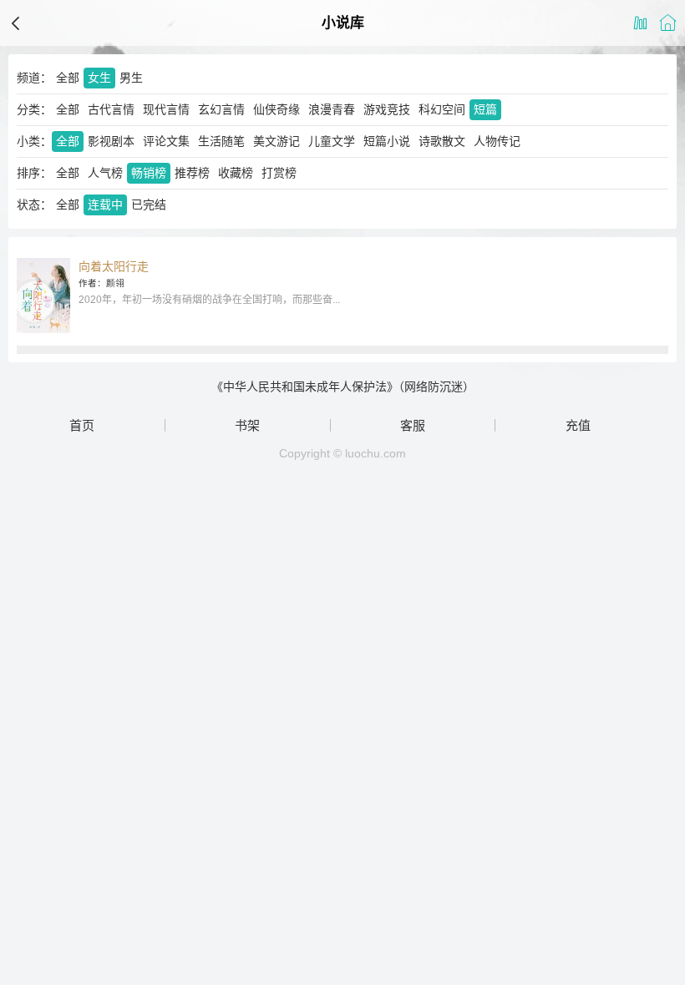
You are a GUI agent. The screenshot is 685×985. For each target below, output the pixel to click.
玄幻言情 (221, 109)
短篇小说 (386, 141)
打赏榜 (279, 172)
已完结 (148, 204)
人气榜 (105, 172)
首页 (81, 425)
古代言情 (111, 109)
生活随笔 (221, 141)
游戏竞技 (386, 109)
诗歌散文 (442, 141)
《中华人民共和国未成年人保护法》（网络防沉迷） (342, 386)
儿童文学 (331, 141)
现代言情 (166, 109)
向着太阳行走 (114, 266)
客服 (412, 425)
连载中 (105, 204)
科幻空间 (442, 109)
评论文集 (166, 141)
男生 (131, 77)
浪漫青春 (331, 109)
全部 (67, 77)
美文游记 (276, 141)
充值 (578, 425)
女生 (99, 77)
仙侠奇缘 (276, 109)
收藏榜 (235, 172)
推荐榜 (192, 172)
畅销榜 (148, 172)
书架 (247, 425)
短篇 (485, 109)
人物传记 (497, 141)
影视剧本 (111, 141)
